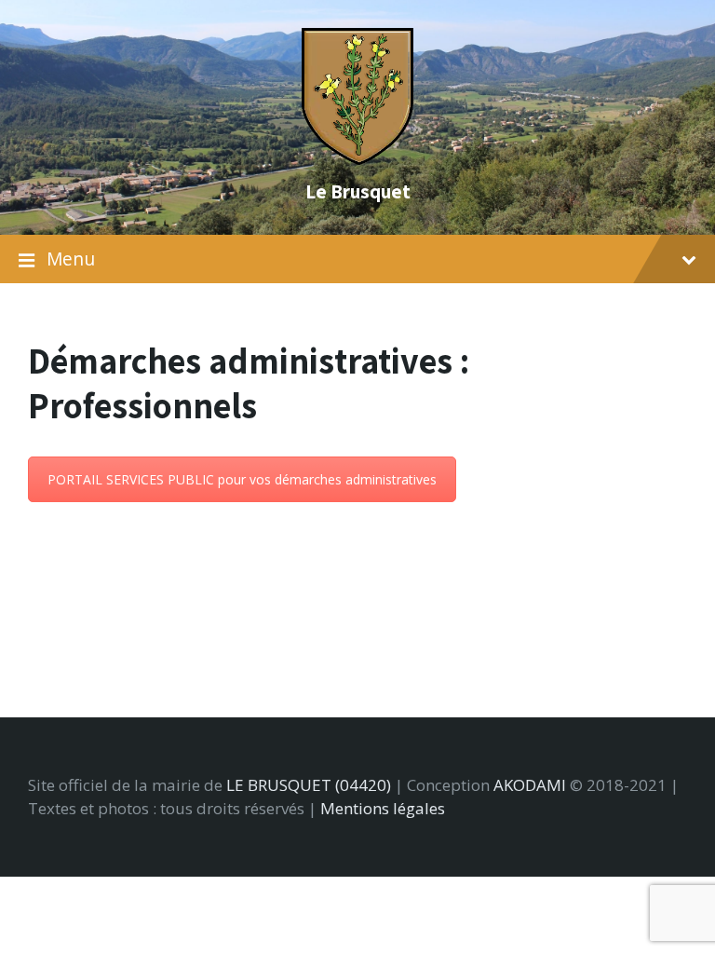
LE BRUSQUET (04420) (308, 785)
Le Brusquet (358, 191)
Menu (71, 259)
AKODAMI (529, 785)
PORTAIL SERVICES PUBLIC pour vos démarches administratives (242, 479)
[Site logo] (357, 159)
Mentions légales (382, 808)
